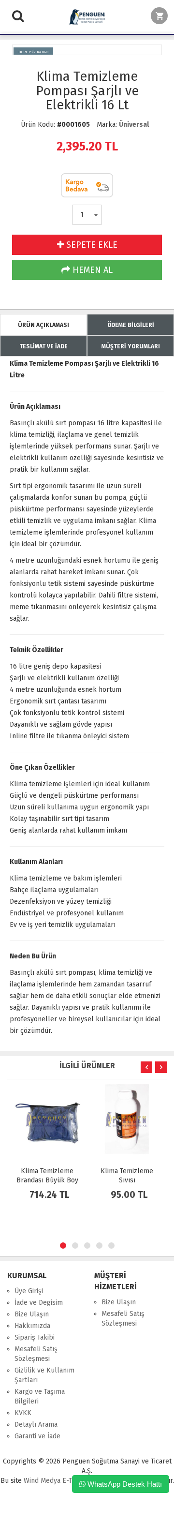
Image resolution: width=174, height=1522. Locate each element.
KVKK (22, 1413)
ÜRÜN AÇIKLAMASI (43, 325)
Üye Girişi (28, 1291)
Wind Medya (42, 1481)
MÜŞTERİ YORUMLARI (131, 346)
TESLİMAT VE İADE (43, 346)
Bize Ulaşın (31, 1314)
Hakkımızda (32, 1326)
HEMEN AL (91, 270)
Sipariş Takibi (34, 1337)
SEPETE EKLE (90, 244)
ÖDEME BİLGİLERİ (130, 325)
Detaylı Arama (36, 1424)
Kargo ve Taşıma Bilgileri (39, 1396)
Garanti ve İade (37, 1436)
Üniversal (134, 124)
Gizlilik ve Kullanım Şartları (44, 1375)
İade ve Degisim (38, 1302)
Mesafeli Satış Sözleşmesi (36, 1354)
